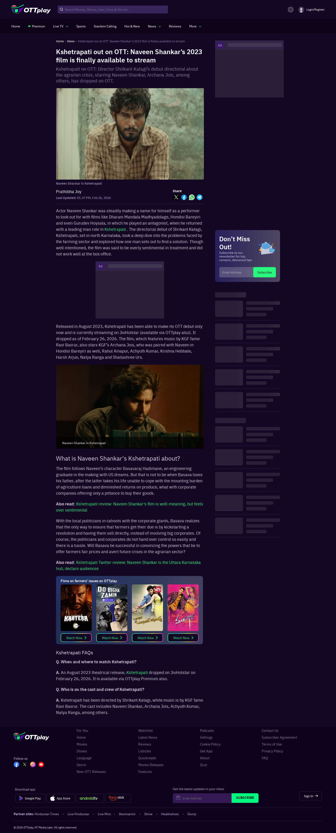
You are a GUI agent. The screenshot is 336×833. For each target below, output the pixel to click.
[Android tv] (90, 798)
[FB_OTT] (16, 765)
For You (82, 730)
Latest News (147, 737)
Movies (82, 744)
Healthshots (170, 814)
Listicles (144, 751)
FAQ (265, 758)
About (204, 758)
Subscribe (264, 272)
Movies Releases (150, 764)
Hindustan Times (47, 814)
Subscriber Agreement (279, 737)
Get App (206, 751)
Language (84, 758)
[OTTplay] (31, 9)
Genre (81, 764)
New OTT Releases (91, 771)
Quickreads (147, 758)
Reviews (144, 744)
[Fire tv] (118, 798)
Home (81, 737)
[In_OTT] (33, 765)
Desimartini (127, 814)
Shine (148, 814)
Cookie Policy (210, 744)
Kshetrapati (115, 229)
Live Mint (104, 814)
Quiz (203, 764)
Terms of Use (272, 744)
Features (145, 771)
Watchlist (145, 730)
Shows (82, 751)
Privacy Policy (272, 751)
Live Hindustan (78, 814)
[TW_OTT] (24, 765)
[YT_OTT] (41, 765)
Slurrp (191, 814)
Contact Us (270, 730)
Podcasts (207, 730)
